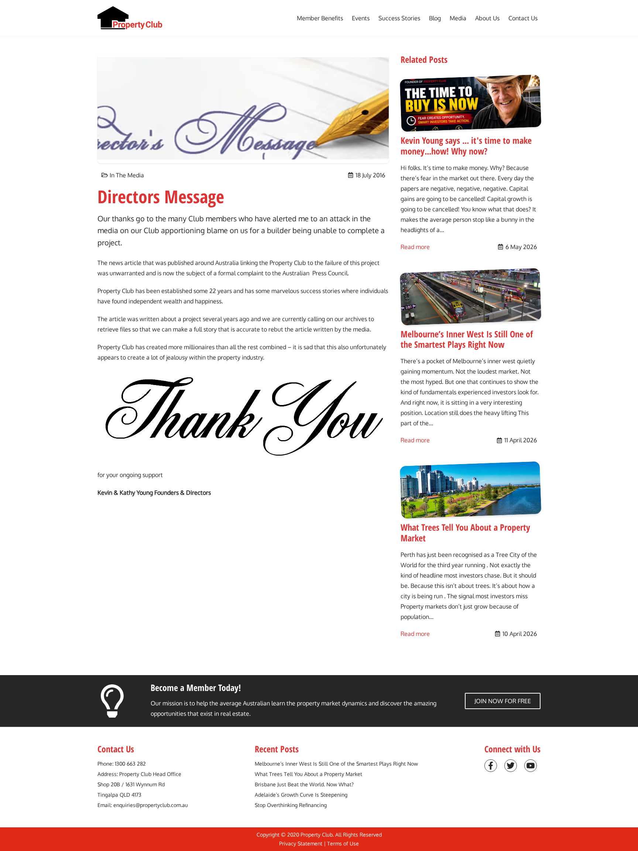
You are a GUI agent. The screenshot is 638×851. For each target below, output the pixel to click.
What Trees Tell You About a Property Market (308, 774)
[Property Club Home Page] (129, 18)
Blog (435, 18)
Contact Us (523, 18)
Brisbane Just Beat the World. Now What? (304, 784)
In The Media (127, 175)
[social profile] (490, 765)
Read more (415, 247)
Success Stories (399, 18)
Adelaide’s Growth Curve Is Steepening (301, 795)
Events (361, 18)
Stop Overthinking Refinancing (291, 805)
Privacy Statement (300, 843)
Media (458, 18)
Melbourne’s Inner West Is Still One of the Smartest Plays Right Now (336, 763)
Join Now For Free (502, 701)
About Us (487, 18)
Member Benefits (320, 18)
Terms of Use (343, 843)
